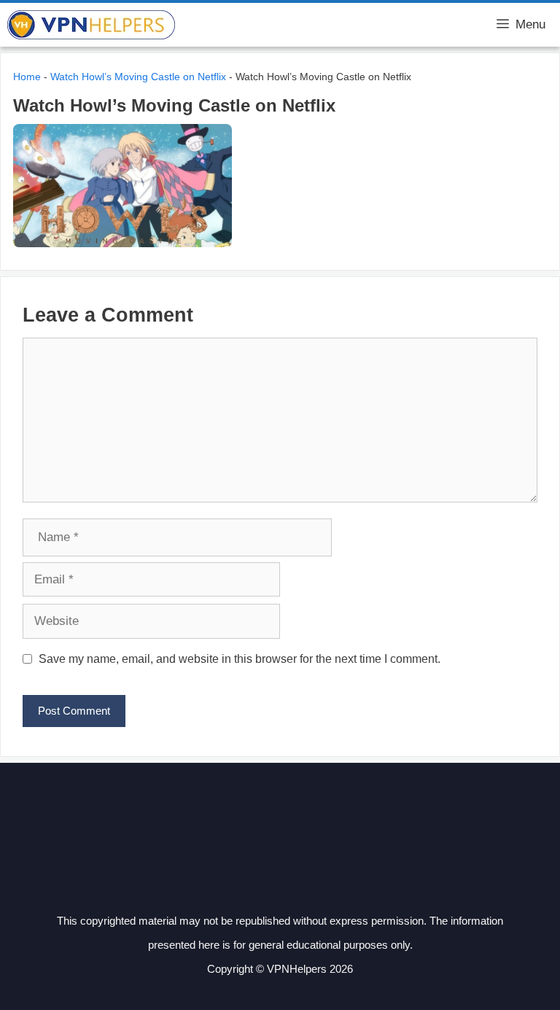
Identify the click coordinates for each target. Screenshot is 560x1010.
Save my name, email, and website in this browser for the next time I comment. (239, 659)
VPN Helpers (224, 25)
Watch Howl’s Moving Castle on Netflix (138, 76)
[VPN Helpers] (91, 25)
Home (27, 76)
